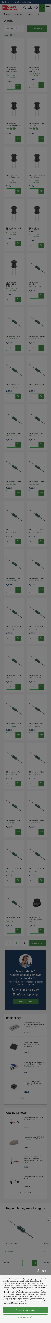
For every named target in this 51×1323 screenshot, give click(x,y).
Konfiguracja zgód (25, 1317)
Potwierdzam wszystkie (25, 1310)
